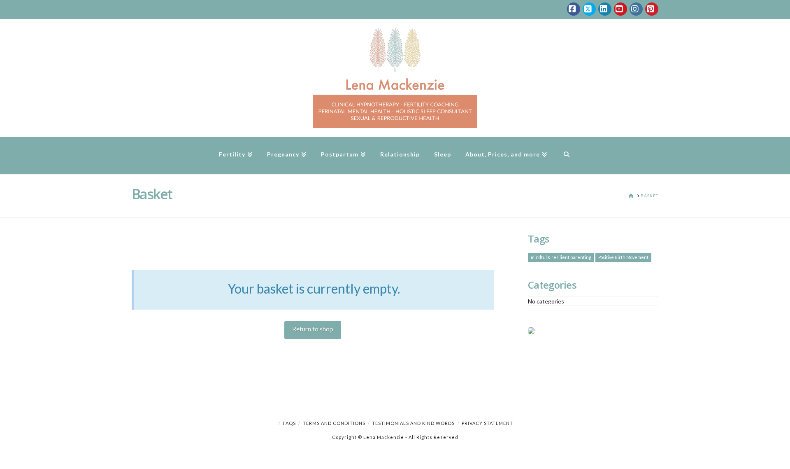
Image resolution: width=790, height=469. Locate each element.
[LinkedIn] (604, 9)
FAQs (289, 423)
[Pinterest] (651, 9)
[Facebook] (573, 9)
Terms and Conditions (334, 423)
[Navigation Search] (566, 155)
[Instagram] (636, 9)
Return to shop (312, 329)
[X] (589, 9)
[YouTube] (620, 9)
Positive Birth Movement (623, 257)
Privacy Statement (487, 423)
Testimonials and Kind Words (413, 423)
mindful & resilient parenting (561, 257)
